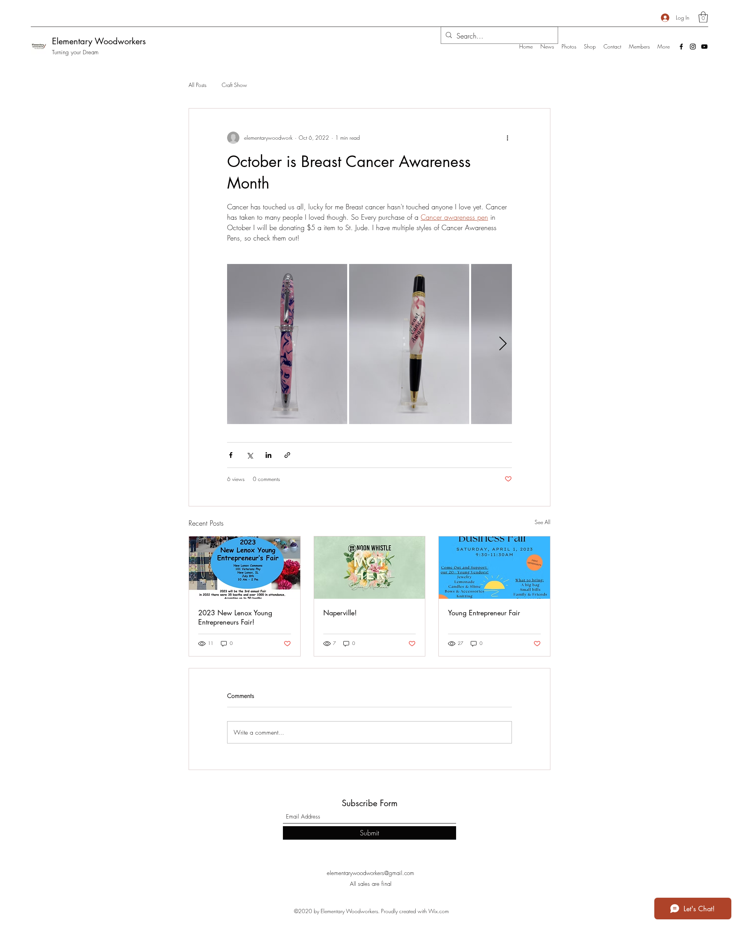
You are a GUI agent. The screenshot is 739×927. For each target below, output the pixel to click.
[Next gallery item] (502, 343)
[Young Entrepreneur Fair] (494, 567)
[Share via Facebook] (230, 455)
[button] (703, 17)
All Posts (197, 85)
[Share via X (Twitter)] (249, 455)
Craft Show (234, 85)
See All (542, 522)
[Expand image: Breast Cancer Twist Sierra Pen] (459, 274)
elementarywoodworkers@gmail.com (370, 873)
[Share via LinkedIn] (268, 455)
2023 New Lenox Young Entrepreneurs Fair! (235, 617)
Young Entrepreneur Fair (484, 612)
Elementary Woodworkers (99, 41)
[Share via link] (287, 455)
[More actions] (507, 137)
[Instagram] (693, 46)
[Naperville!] (369, 567)
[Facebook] (681, 46)
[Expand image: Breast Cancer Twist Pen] (337, 274)
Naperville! (340, 612)
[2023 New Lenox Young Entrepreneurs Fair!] (244, 567)
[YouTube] (704, 46)
